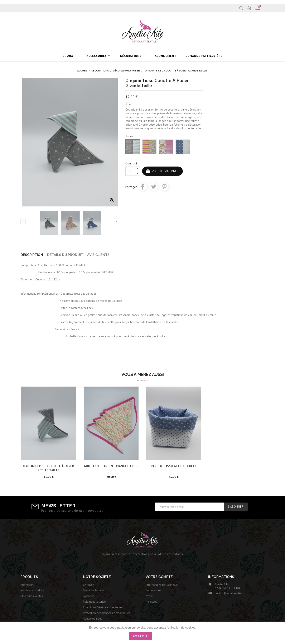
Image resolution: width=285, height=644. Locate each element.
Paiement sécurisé (94, 601)
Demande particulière (203, 56)
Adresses (151, 601)
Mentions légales (94, 590)
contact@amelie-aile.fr (229, 593)
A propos (88, 596)
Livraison (88, 585)
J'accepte (140, 636)
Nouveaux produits (32, 590)
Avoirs (149, 596)
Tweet (153, 186)
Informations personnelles (162, 585)
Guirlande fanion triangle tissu (111, 466)
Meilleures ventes (31, 596)
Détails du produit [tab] (65, 255)
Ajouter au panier (165, 171)
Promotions (27, 585)
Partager (143, 186)
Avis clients (98, 255)
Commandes (153, 590)
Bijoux (70, 56)
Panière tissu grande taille (174, 466)
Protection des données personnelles (106, 613)
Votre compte (159, 577)
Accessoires (99, 56)
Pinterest (164, 186)
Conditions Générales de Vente (102, 607)
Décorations (132, 56)
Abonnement (166, 56)
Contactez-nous (92, 618)
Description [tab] (31, 255)
